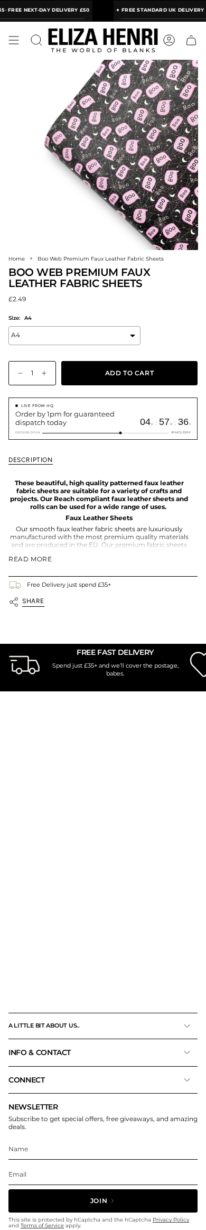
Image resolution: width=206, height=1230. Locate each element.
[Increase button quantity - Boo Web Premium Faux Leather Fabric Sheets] (46, 373)
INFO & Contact (39, 1052)
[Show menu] (13, 40)
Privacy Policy (171, 1220)
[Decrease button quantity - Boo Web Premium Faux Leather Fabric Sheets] (17, 373)
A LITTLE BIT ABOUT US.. (44, 1025)
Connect (26, 1080)
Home (16, 258)
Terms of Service (42, 1225)
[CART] (191, 40)
